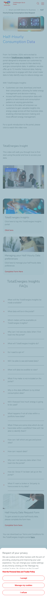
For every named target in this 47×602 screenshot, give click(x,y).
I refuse (23, 592)
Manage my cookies (23, 585)
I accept (23, 578)
